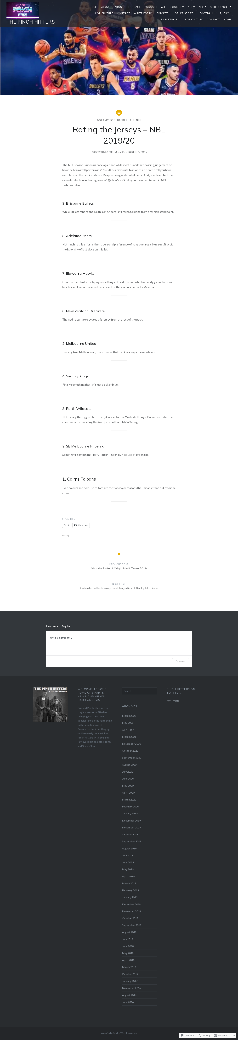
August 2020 (129, 764)
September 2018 (131, 925)
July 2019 (127, 855)
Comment (181, 661)
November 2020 (131, 743)
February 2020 (130, 806)
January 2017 (129, 981)
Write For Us (143, 13)
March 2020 (129, 799)
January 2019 (129, 897)
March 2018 (129, 967)
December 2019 (131, 820)
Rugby (224, 13)
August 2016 (129, 995)
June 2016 (128, 1002)
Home (93, 6)
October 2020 (130, 750)
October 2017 (130, 974)
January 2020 (129, 813)
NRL (201, 6)
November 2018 (131, 911)
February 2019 (130, 890)
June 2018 (128, 946)
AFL (163, 6)
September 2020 (131, 757)
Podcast (134, 6)
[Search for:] (139, 690)
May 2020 (128, 785)
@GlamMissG (106, 120)
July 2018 (127, 939)
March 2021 (129, 736)
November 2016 (131, 987)
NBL (139, 120)
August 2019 (129, 848)
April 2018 (128, 960)
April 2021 (128, 729)
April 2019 (128, 876)
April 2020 (128, 792)
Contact (123, 13)
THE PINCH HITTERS (30, 22)
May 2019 (128, 869)
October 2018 (130, 918)
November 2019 (131, 827)
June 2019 (128, 862)
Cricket (175, 6)
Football (206, 13)
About (106, 6)
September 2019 (131, 841)
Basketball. (169, 19)
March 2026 (129, 715)
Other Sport (219, 6)
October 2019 (130, 834)
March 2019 (129, 883)
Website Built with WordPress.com (119, 1033)
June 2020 (128, 778)
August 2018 (129, 932)
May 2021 (128, 722)
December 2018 (131, 904)
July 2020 (127, 771)
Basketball (126, 120)
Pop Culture (104, 13)
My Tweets (173, 700)
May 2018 (128, 953)
